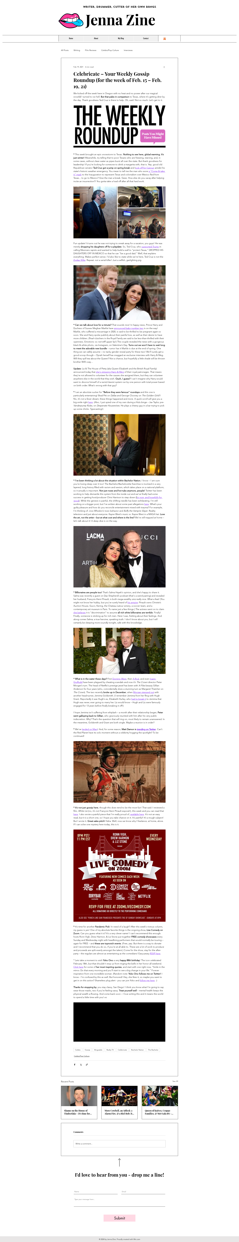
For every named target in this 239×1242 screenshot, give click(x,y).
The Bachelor (153, 1050)
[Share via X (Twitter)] (81, 1064)
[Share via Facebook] (74, 1064)
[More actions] (164, 66)
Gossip (87, 1050)
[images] (164, 39)
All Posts (65, 50)
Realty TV (110, 1050)
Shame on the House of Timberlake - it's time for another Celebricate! (77, 1112)
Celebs (78, 1050)
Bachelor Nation (137, 1050)
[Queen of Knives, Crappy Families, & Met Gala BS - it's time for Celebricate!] (160, 1096)
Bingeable (98, 1050)
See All (175, 1081)
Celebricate (122, 1050)
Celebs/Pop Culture (110, 50)
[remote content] (119, 1022)
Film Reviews (90, 50)
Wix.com (136, 1239)
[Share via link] (87, 1064)
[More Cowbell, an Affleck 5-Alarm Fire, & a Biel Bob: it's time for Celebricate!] (120, 1096)
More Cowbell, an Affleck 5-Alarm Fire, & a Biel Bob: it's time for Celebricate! (119, 1112)
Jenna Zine (120, 19)
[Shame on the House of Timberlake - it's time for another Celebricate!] (79, 1096)
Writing (77, 50)
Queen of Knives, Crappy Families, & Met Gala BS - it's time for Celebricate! (158, 1112)
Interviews (128, 50)
